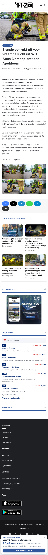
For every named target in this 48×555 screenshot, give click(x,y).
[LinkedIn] (21, 203)
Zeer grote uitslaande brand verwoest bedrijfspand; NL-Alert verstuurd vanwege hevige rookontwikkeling (35, 243)
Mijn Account (6, 466)
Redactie (7, 69)
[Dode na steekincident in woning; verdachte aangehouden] (12, 260)
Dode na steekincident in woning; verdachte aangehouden (11, 270)
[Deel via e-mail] (5, 208)
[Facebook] (5, 203)
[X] (13, 203)
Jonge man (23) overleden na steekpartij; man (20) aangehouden (12, 241)
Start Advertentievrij (24, 550)
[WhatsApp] (29, 203)
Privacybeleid (6, 432)
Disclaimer (5, 437)
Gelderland (8, 45)
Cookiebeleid (6, 442)
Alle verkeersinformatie (11, 398)
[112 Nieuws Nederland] (24, 5)
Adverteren (6, 455)
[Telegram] (37, 203)
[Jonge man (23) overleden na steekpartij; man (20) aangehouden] (12, 230)
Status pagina (7, 460)
